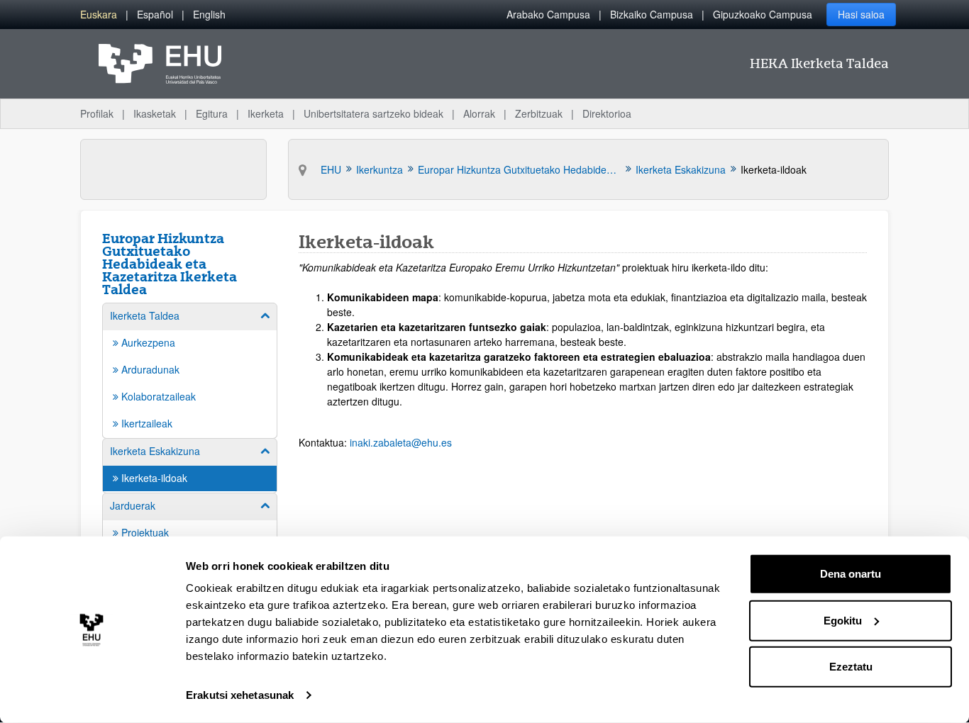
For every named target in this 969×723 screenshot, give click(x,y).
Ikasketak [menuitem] (154, 113)
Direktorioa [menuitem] (606, 113)
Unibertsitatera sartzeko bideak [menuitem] (373, 113)
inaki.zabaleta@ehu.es (401, 442)
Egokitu (843, 620)
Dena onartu (850, 574)
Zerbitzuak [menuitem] (539, 113)
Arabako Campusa (548, 14)
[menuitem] (98, 14)
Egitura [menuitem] (212, 113)
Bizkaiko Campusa (651, 14)
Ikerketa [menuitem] (266, 113)
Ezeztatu (851, 667)
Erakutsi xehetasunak (240, 695)
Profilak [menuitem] (96, 113)
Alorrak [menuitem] (479, 113)
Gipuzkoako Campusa (762, 14)
